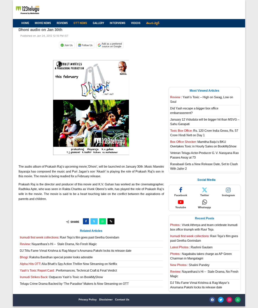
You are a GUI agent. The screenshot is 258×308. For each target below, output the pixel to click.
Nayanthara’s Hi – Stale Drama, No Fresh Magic (58, 244)
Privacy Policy (88, 299)
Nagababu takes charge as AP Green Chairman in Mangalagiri (201, 256)
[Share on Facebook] (86, 221)
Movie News (43, 23)
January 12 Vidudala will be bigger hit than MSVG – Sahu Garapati (204, 122)
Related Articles (91, 230)
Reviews (62, 23)
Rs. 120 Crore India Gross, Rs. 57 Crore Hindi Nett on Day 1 (204, 133)
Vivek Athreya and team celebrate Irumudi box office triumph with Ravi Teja (204, 227)
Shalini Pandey (189, 265)
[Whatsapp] (238, 300)
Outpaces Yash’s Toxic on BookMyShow (61, 277)
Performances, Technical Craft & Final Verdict (68, 270)
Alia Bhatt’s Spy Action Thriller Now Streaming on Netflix (68, 263)
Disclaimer (106, 299)
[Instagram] (229, 300)
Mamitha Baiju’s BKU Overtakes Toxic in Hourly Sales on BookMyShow (203, 144)
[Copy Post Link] (110, 221)
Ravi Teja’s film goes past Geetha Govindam (69, 237)
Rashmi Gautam (191, 247)
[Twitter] (221, 300)
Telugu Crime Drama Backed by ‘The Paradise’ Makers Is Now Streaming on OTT (74, 283)
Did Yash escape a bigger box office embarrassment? (194, 111)
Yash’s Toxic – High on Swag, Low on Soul (201, 99)
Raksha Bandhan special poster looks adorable (56, 257)
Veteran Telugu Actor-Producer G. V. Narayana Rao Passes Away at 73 (204, 155)
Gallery (98, 23)
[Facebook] (212, 300)
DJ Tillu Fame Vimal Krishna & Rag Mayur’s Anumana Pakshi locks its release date (75, 250)
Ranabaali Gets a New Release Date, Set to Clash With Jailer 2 (204, 166)
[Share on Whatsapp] (102, 221)
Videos (136, 23)
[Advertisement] (170, 9)
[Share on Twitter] (94, 221)
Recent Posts (204, 218)
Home (25, 23)
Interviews (117, 23)
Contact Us (122, 299)
